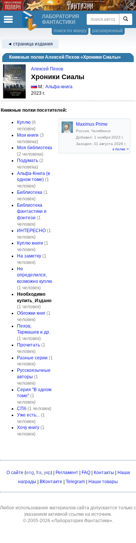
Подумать (27, 160)
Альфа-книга (59, 86)
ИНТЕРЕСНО (31, 230)
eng (30, 472)
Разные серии (32, 357)
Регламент (67, 472)
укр (47, 472)
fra (39, 472)
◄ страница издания (30, 44)
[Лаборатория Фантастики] (30, 21)
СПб (21, 408)
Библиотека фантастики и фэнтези (31, 212)
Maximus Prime (92, 124)
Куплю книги (30, 243)
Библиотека (29, 192)
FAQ (86, 472)
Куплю (24, 122)
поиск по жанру (70, 30)
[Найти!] (125, 19)
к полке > (121, 149)
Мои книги (28, 135)
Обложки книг (31, 313)
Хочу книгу (28, 427)
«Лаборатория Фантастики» (81, 520)
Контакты (104, 472)
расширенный (107, 30)
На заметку (29, 256)
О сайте (14, 472)
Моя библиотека (34, 147)
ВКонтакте (51, 481)
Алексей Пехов (47, 69)
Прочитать (28, 345)
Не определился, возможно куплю (34, 275)
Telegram (75, 481)
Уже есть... (28, 415)
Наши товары (103, 481)
